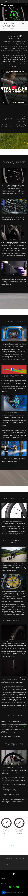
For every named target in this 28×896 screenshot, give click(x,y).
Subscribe (14, 867)
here (24, 726)
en (7, 1)
